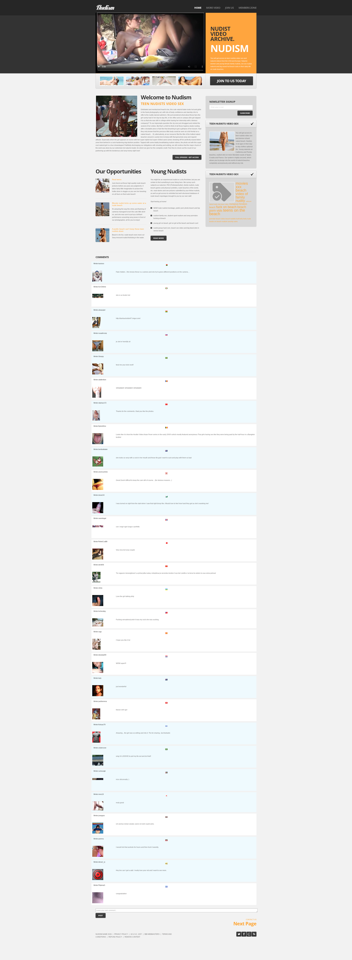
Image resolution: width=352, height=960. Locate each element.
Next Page (244, 923)
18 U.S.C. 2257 (136, 934)
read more (158, 238)
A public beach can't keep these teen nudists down (128, 230)
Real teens (116, 179)
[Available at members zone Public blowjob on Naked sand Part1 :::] (112, 81)
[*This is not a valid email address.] (231, 108)
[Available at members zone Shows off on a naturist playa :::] (190, 81)
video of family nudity (242, 197)
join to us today (231, 80)
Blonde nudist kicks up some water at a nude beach (129, 204)
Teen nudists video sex (223, 123)
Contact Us (251, 920)
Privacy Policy (121, 934)
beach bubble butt (232, 219)
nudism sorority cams (230, 221)
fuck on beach (226, 207)
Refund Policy (115, 937)
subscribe (245, 113)
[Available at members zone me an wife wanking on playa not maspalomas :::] (164, 81)
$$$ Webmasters (152, 934)
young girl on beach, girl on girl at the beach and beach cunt (175, 223)
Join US (229, 7)
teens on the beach (227, 212)
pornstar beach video (217, 219)
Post (100, 915)
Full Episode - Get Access (187, 157)
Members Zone (247, 7)
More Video (213, 7)
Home (197, 7)
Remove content (132, 937)
